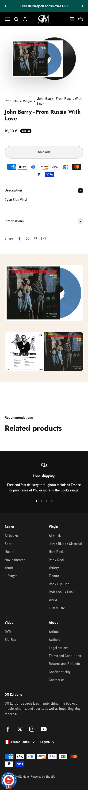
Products (11, 101)
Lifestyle (11, 576)
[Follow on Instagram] (32, 729)
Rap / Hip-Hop (59, 584)
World (53, 600)
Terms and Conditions (65, 656)
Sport (9, 544)
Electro (54, 576)
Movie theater (15, 560)
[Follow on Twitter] (20, 729)
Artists (54, 632)
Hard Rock (56, 552)
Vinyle (27, 101)
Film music (57, 608)
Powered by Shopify (43, 776)
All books (11, 535)
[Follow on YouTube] (44, 729)
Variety (54, 568)
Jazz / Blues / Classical (65, 544)
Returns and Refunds (64, 664)
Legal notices (59, 648)
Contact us (57, 680)
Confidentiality (60, 672)
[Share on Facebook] (19, 238)
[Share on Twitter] (27, 238)
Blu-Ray (10, 640)
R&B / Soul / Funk (61, 592)
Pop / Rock (57, 560)
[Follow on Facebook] (8, 729)
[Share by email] (43, 238)
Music (9, 552)
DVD (8, 632)
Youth (9, 568)
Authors (55, 640)
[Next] (82, 6)
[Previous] (5, 6)
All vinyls (55, 535)
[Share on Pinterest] (35, 238)
